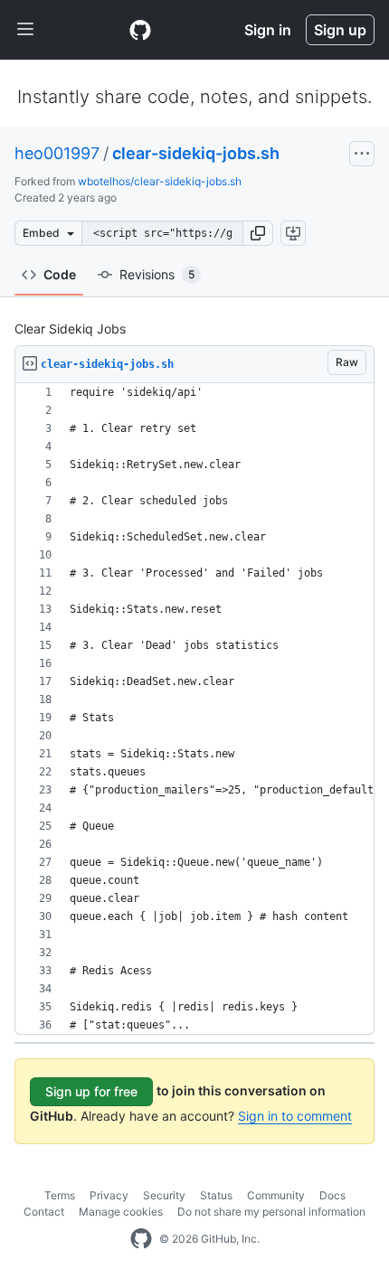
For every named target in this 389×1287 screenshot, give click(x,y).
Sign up (340, 30)
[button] (257, 233)
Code (59, 274)
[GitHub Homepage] (141, 1239)
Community (276, 1195)
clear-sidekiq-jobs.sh (196, 153)
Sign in (267, 30)
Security (164, 1195)
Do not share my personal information (271, 1211)
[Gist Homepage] (140, 30)
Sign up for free (91, 1091)
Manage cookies (121, 1211)
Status (216, 1195)
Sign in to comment (295, 1115)
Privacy (109, 1195)
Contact (44, 1211)
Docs (332, 1195)
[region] (194, 709)
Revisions (156, 274)
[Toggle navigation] (25, 30)
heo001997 (57, 153)
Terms (59, 1195)
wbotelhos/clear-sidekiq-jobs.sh (160, 181)
